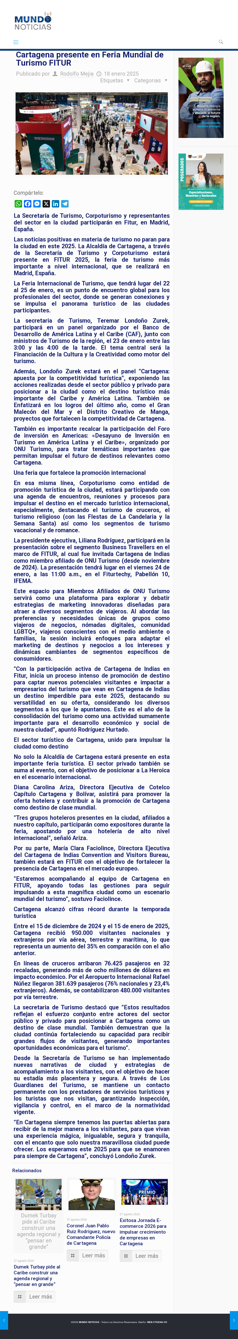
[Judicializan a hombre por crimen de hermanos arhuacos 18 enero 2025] (234, 1320)
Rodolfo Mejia (77, 74)
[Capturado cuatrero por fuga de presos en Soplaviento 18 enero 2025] (4, 1320)
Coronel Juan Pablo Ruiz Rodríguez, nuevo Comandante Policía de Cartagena (91, 1234)
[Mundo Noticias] (32, 21)
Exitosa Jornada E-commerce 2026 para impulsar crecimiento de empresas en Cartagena (143, 1232)
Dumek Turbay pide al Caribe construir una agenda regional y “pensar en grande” (37, 1275)
